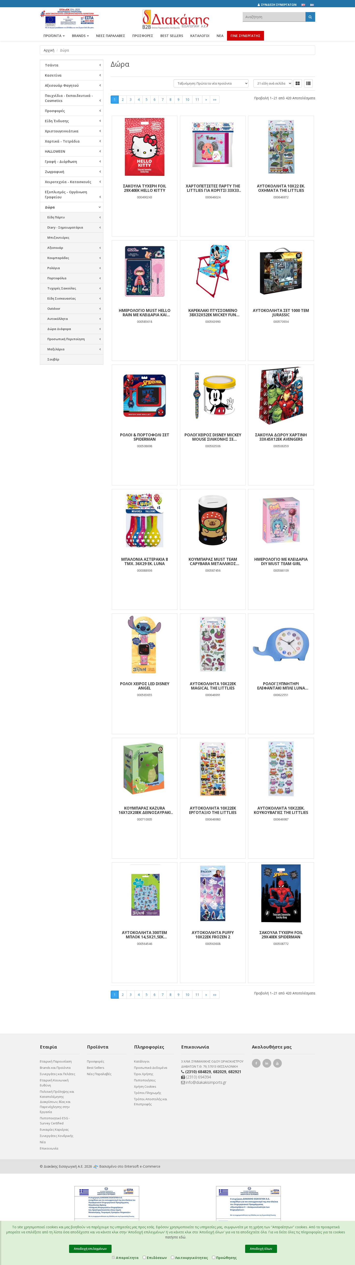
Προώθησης (226, 1257)
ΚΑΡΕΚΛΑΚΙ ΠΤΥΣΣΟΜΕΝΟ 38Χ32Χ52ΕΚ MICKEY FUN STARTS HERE (212, 312)
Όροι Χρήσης (143, 1074)
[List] (308, 83)
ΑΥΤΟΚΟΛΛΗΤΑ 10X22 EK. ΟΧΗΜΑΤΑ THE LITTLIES (281, 188)
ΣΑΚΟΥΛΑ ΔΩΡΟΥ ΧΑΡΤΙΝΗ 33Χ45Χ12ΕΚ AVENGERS (281, 437)
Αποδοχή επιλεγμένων (90, 1249)
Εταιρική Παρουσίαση (56, 1061)
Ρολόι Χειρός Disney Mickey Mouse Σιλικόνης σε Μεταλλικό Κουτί (213, 437)
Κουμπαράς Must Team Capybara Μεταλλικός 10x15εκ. (213, 561)
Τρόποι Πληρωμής (147, 1093)
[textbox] (274, 17)
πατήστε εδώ (175, 1237)
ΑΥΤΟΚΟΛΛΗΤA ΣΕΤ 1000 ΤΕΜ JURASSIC (281, 312)
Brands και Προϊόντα (55, 1067)
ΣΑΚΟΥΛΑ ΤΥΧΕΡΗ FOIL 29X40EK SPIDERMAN (281, 934)
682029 (219, 1071)
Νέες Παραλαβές (99, 1074)
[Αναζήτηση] (310, 17)
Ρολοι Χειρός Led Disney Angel (144, 686)
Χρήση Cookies (145, 1086)
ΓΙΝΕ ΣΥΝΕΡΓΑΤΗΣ (245, 35)
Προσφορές (95, 1061)
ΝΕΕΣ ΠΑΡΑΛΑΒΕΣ (110, 35)
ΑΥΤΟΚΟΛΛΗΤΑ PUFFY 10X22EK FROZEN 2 (213, 934)
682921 (234, 1071)
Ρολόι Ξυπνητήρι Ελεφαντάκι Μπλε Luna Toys (281, 686)
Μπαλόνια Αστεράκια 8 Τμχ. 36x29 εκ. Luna (144, 561)
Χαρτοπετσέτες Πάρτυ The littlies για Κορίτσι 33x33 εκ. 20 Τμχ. (213, 188)
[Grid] (297, 83)
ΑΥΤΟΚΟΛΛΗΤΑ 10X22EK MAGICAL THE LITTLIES (213, 686)
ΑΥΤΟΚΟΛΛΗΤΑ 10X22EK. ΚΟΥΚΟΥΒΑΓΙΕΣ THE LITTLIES (281, 810)
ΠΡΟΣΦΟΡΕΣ (142, 35)
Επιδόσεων (156, 1257)
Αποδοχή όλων (261, 1249)
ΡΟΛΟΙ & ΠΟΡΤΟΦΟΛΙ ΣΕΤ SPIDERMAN (144, 437)
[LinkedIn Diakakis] (267, 1064)
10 (187, 99)
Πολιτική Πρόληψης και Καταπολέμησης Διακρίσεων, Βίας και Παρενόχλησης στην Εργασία (57, 1101)
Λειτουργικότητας (191, 1257)
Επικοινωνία (49, 1148)
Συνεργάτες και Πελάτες (57, 1074)
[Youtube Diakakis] (278, 1064)
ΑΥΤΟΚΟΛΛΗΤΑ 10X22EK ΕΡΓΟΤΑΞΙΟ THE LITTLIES (212, 810)
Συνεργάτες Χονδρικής (56, 1136)
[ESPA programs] (69, 17)
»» (214, 99)
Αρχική (49, 50)
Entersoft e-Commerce (142, 1166)
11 (197, 99)
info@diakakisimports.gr (206, 1082)
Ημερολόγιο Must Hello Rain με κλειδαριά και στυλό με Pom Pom (144, 312)
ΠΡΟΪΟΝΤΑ (52, 35)
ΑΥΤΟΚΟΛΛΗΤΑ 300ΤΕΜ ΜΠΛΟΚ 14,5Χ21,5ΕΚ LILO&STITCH (144, 934)
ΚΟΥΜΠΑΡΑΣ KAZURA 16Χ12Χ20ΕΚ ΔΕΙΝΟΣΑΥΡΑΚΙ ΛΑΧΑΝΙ (145, 810)
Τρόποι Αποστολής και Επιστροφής (150, 1101)
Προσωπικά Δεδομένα (150, 1067)
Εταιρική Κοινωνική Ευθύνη (54, 1082)
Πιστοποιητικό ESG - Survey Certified (55, 1120)
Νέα (220, 35)
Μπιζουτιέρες (58, 237)
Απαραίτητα (127, 1257)
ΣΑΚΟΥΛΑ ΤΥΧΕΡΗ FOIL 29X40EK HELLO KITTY (144, 188)
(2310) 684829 (198, 1071)
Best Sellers (171, 35)
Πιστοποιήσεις (145, 1080)
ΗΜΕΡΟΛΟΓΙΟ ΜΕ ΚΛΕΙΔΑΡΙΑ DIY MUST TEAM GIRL (281, 561)
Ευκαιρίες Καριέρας (54, 1129)
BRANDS (79, 35)
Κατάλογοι (199, 35)
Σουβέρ (53, 359)
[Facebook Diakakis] (257, 1064)
